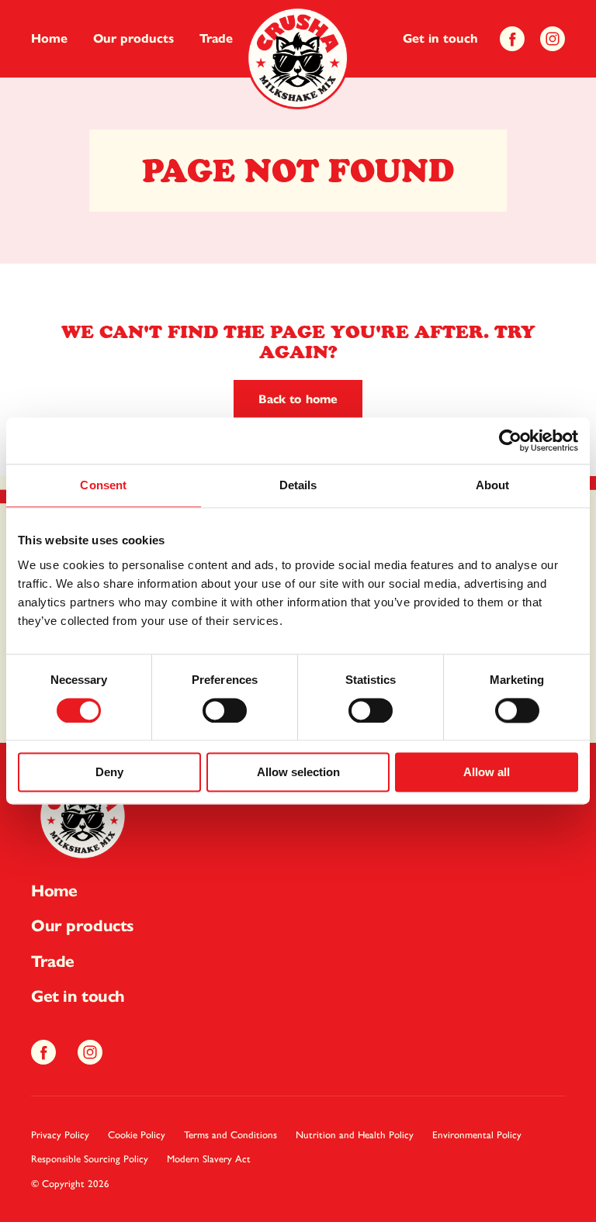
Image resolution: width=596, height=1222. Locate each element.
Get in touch (440, 38)
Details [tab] (298, 485)
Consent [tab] (103, 485)
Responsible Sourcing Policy (89, 1159)
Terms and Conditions (230, 1135)
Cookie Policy (136, 1135)
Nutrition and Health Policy (355, 1135)
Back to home (297, 399)
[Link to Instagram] (552, 39)
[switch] (225, 710)
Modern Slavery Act (209, 1159)
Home (49, 38)
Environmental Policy (477, 1135)
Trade (216, 38)
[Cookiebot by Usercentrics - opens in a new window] (510, 440)
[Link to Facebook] (512, 39)
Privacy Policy (60, 1135)
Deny (109, 772)
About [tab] (493, 485)
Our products (133, 38)
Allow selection (298, 772)
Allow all (486, 772)
